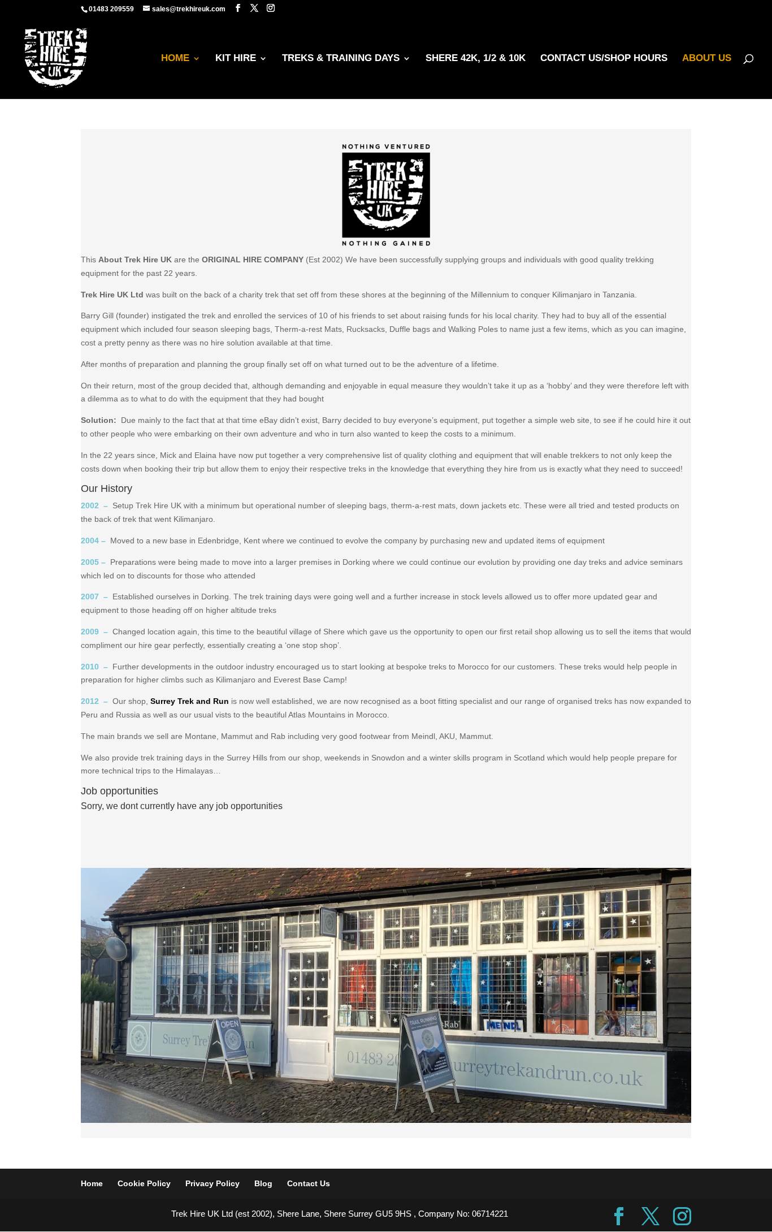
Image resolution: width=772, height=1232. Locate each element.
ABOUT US (706, 58)
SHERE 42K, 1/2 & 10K (476, 58)
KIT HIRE (235, 58)
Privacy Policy (212, 1183)
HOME (175, 58)
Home (92, 1183)
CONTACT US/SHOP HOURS (603, 58)
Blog (263, 1183)
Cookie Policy (144, 1183)
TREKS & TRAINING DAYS (341, 58)
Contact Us (308, 1183)
